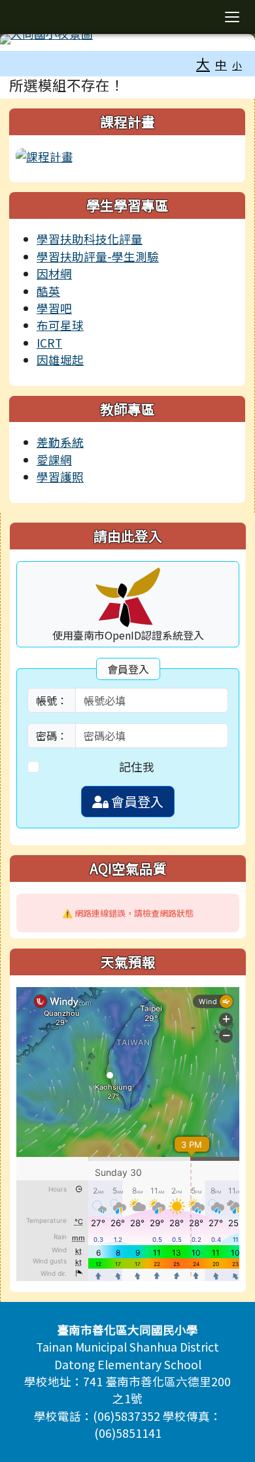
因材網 (54, 273)
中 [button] (221, 64)
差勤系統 (60, 442)
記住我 (136, 766)
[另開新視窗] (44, 155)
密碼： (51, 735)
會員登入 (136, 801)
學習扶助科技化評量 (90, 239)
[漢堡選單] (232, 17)
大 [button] (203, 63)
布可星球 (60, 325)
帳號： (51, 700)
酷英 (48, 291)
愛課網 (54, 459)
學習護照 (60, 476)
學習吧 (54, 308)
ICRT (49, 342)
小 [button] (237, 65)
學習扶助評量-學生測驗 (98, 256)
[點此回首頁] (127, 39)
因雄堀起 (60, 359)
